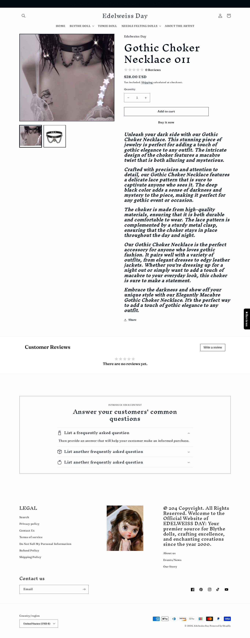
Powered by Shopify (220, 626)
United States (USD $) (37, 623)
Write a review (213, 347)
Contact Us (27, 530)
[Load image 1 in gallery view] (30, 136)
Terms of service (31, 537)
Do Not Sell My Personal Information (45, 544)
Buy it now (166, 122)
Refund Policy (29, 550)
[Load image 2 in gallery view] (55, 136)
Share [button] (132, 319)
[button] (23, 16)
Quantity (129, 89)
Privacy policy (29, 523)
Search (24, 517)
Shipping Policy (30, 557)
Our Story (170, 566)
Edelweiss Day (201, 626)
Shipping (147, 82)
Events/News (172, 560)
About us (169, 553)
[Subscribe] (84, 589)
